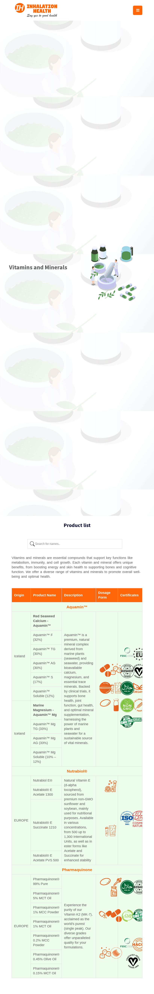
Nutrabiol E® (42, 780)
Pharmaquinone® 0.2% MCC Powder (46, 940)
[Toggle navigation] (137, 10)
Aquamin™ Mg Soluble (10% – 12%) (44, 757)
